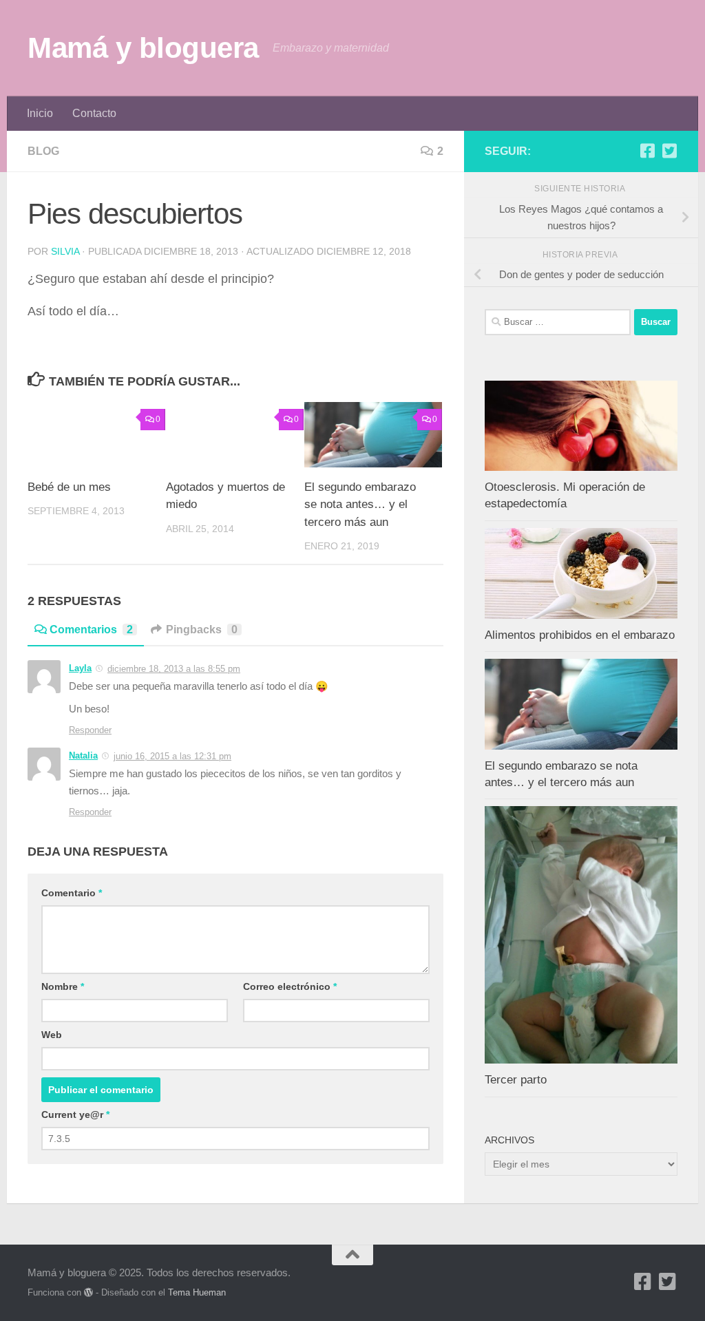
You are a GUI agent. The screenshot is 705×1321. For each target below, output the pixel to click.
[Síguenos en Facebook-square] (647, 150)
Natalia (83, 755)
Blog (43, 151)
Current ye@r (75, 1114)
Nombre (62, 986)
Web (51, 1034)
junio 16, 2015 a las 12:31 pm (172, 756)
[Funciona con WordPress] (88, 1292)
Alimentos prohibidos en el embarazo (580, 635)
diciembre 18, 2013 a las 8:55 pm (173, 669)
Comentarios (91, 629)
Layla (80, 668)
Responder (90, 730)
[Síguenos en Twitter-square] (669, 150)
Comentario (71, 892)
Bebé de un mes (69, 487)
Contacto (94, 113)
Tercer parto (516, 1079)
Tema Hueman (197, 1292)
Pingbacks (202, 629)
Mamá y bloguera (143, 48)
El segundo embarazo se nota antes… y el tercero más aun (360, 504)
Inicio (40, 113)
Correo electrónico (290, 986)
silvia (65, 251)
